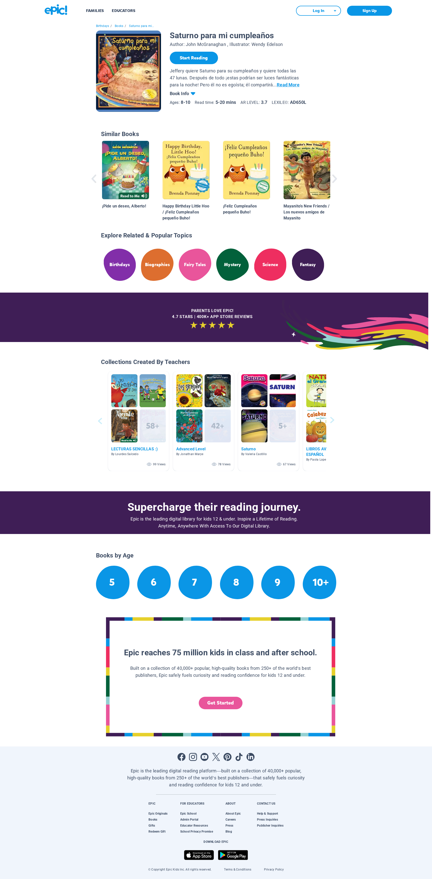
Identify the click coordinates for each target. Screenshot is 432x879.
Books (119, 26)
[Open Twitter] (216, 757)
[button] (138, 421)
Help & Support (267, 813)
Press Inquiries (267, 819)
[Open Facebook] (182, 757)
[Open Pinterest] (228, 757)
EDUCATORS (123, 10)
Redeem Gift (157, 831)
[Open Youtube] (204, 757)
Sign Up (369, 10)
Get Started (220, 703)
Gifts (151, 825)
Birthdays (102, 26)
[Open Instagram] (193, 757)
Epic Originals (158, 813)
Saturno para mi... (141, 26)
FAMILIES (95, 10)
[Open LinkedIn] (250, 757)
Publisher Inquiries (270, 825)
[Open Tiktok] (239, 757)
